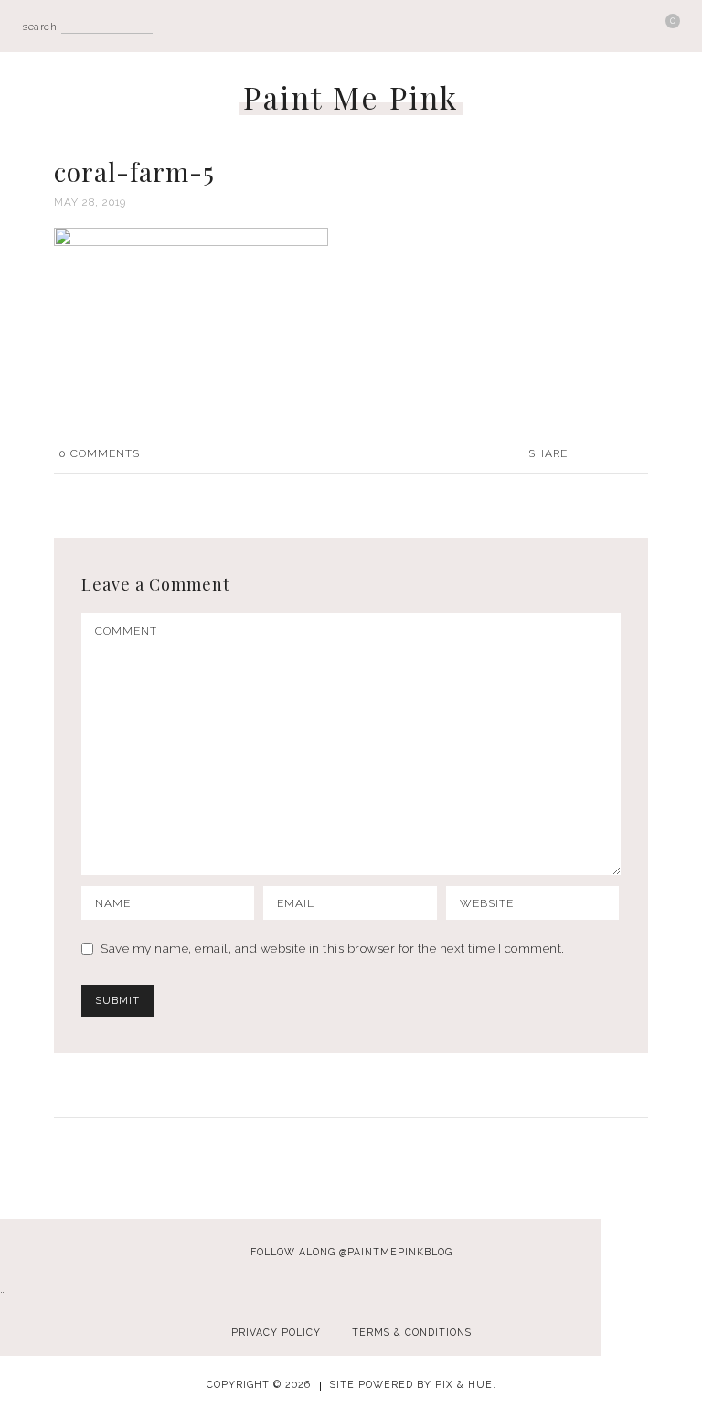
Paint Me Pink (351, 97)
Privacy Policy (276, 1332)
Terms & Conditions (412, 1332)
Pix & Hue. (465, 1384)
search (40, 27)
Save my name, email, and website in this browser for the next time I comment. (333, 948)
